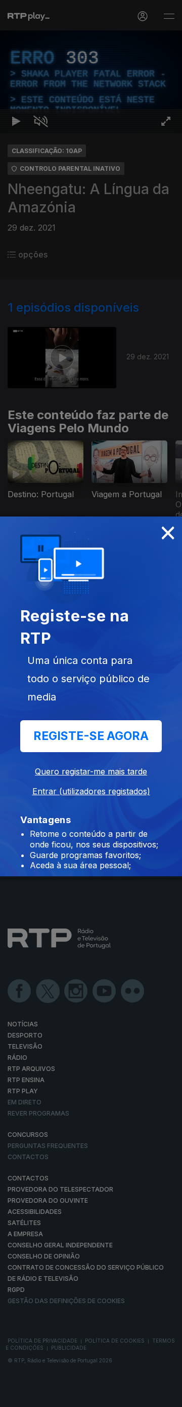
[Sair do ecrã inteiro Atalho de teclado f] (166, 1395)
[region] (91, 703)
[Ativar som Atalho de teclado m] (40, 1395)
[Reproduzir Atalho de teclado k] (16, 1395)
